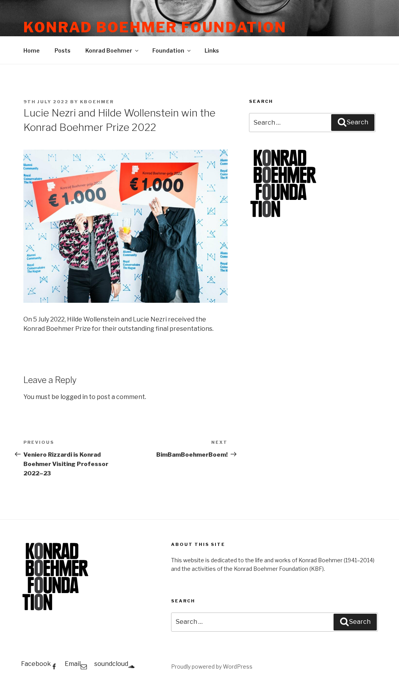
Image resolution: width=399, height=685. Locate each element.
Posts (63, 50)
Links (212, 50)
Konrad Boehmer (108, 50)
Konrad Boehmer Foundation (155, 27)
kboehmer (97, 101)
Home (31, 50)
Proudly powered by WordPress (211, 666)
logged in (74, 397)
